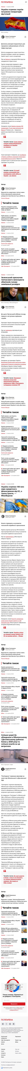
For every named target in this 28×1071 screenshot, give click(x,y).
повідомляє (8, 330)
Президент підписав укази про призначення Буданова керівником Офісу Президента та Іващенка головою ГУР (14, 381)
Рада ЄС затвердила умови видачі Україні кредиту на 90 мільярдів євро (12, 620)
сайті (18, 1029)
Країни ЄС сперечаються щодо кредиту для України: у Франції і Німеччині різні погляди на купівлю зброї (13, 1049)
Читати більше (5, 198)
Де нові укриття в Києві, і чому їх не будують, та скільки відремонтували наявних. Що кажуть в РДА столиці (14, 879)
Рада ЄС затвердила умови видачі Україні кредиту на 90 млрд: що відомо (9, 208)
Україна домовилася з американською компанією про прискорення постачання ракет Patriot (10, 228)
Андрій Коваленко (10, 768)
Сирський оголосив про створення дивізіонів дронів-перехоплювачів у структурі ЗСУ (10, 438)
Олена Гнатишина (10, 36)
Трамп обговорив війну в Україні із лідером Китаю (10, 687)
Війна (2, 255)
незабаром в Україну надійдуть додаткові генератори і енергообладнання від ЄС (13, 156)
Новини (3, 6)
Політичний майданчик (7, 243)
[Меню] (26, 2)
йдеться (7, 59)
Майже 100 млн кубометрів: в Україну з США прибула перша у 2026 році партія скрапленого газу (10, 931)
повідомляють (9, 536)
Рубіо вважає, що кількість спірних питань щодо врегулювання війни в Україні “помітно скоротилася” (9, 218)
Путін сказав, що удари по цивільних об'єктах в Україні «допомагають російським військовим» (10, 251)
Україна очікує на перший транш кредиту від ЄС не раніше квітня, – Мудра (13, 634)
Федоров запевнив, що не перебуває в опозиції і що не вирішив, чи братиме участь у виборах (9, 239)
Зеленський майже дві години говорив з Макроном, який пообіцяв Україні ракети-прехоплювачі (10, 262)
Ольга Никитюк (9, 306)
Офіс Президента (5, 266)
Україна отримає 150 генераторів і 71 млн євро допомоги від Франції (12, 128)
